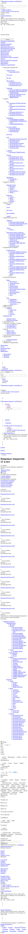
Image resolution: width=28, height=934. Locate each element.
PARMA (15, 654)
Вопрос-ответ (4, 880)
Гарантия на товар (6, 879)
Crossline (15, 663)
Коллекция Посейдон (18, 733)
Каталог (3, 851)
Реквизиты (6, 355)
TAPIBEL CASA (17, 670)
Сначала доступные (6, 486)
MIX (14, 699)
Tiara (14, 705)
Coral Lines (16, 712)
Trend (14, 706)
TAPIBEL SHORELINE (19, 676)
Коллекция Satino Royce (19, 721)
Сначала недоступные (7, 485)
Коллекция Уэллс (17, 736)
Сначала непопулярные (7, 482)
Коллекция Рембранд (18, 734)
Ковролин (9, 679)
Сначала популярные (6, 483)
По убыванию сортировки (8, 480)
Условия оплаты (5, 876)
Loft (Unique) (16, 697)
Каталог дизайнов (5, 864)
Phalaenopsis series (18, 702)
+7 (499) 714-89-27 (6, 9)
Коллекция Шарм (17, 737)
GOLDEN (15, 696)
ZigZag (14, 708)
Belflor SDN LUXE (18, 661)
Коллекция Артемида (18, 722)
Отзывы (3, 861)
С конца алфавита (5, 477)
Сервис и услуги (5, 855)
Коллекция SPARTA (18, 644)
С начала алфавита (6, 476)
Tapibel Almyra (17, 666)
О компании (4, 859)
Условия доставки (5, 877)
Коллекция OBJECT (18, 641)
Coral (14, 694)
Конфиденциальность (6, 924)
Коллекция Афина (17, 724)
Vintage (15, 678)
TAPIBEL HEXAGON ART (20, 675)
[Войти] (1, 396)
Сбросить (9, 835)
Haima (11, 688)
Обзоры (3, 882)
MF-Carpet (12, 624)
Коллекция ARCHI (17, 627)
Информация (4, 865)
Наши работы (7, 354)
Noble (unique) (17, 700)
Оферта (3, 925)
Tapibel (12, 657)
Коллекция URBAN (18, 648)
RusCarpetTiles (14, 653)
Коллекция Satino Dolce (19, 719)
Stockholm (15, 685)
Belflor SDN (16, 711)
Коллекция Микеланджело (20, 731)
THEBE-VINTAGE (17, 687)
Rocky (14, 703)
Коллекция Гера (17, 727)
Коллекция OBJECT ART (19, 642)
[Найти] (4, 8)
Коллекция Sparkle (18, 651)
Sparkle (15, 684)
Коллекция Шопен (17, 739)
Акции (2, 852)
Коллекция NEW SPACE (19, 636)
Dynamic (15, 682)
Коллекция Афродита (18, 725)
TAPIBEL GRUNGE (18, 673)
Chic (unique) (16, 691)
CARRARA (16, 690)
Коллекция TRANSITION (19, 645)
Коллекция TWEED (18, 647)
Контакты (3, 862)
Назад (9, 405)
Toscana (15, 655)
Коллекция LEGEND (18, 635)
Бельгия (12, 713)
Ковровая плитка (11, 623)
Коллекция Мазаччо (18, 730)
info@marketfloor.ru (6, 15)
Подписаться (4, 843)
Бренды (3, 854)
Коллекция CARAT (18, 629)
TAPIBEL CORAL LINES (19, 672)
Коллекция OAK (17, 639)
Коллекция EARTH (18, 633)
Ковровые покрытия (9, 621)
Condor (12, 650)
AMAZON (15, 660)
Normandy (15, 664)
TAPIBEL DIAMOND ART (19, 658)
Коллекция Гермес (18, 728)
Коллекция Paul (17, 716)
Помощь (3, 873)
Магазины (6, 357)
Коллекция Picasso (18, 718)
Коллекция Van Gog (18, 715)
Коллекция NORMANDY (19, 638)
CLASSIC (15, 693)
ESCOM (12, 626)
